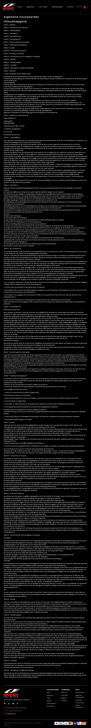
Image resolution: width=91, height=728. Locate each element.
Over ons (64, 692)
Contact (63, 701)
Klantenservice (80, 692)
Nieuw (48, 692)
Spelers (49, 701)
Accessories (51, 706)
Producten (64, 695)
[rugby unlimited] (9, 7)
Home (19, 7)
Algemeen (50, 695)
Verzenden (79, 700)
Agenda (63, 698)
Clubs (48, 698)
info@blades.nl (11, 714)
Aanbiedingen (51, 703)
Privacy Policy (80, 703)
